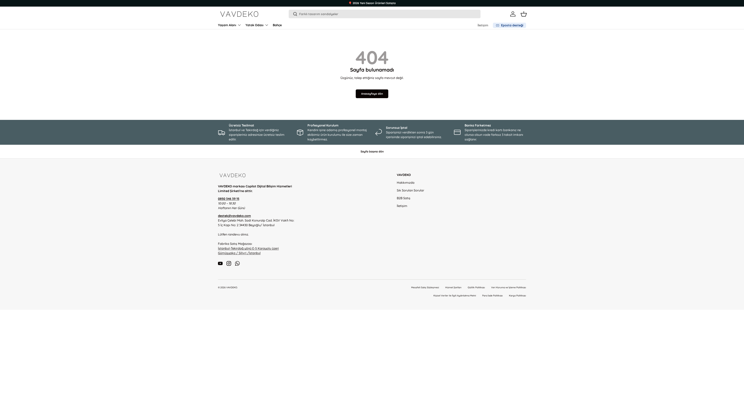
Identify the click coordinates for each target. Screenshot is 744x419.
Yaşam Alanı (227, 25)
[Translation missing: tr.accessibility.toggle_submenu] (239, 25)
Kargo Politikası (517, 295)
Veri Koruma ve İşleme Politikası (508, 287)
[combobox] (385, 14)
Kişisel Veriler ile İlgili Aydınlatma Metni (454, 295)
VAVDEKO (231, 287)
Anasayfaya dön (372, 93)
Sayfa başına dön (372, 151)
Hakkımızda (405, 182)
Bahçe (277, 25)
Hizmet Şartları (453, 287)
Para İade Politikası (492, 295)
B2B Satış (403, 198)
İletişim (483, 25)
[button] (523, 14)
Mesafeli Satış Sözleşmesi (425, 287)
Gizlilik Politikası (476, 287)
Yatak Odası (254, 25)
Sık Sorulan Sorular (410, 190)
